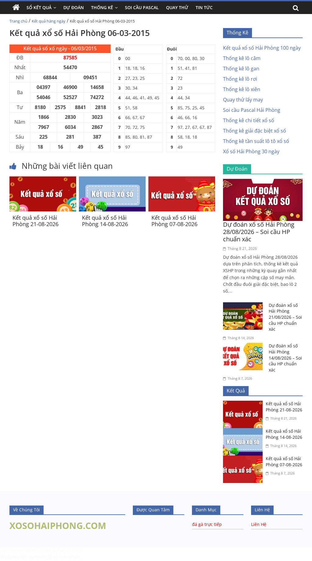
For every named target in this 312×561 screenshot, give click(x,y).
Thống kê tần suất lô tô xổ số (256, 141)
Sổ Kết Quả (39, 7)
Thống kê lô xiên (241, 89)
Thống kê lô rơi (240, 79)
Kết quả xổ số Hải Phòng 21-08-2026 (35, 221)
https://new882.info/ (61, 550)
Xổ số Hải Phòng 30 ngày (251, 151)
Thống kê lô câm (242, 58)
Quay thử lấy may (243, 99)
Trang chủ (18, 21)
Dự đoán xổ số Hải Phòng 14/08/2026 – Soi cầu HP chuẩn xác (285, 357)
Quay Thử (177, 7)
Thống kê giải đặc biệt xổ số (254, 130)
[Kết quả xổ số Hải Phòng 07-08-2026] (181, 180)
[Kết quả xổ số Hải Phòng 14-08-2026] (112, 180)
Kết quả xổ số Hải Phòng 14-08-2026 (105, 221)
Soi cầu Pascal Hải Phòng (251, 110)
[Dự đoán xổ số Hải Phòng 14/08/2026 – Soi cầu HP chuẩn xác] (244, 346)
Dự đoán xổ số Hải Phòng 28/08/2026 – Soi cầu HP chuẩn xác (258, 231)
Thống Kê (102, 7)
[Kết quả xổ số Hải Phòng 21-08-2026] (42, 180)
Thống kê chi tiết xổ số (248, 120)
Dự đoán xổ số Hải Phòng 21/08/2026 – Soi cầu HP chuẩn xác (285, 317)
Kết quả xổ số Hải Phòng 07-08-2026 (174, 221)
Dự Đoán (73, 7)
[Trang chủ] (16, 7)
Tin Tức (204, 7)
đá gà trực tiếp (207, 524)
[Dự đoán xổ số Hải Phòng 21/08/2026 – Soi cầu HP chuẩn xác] (244, 306)
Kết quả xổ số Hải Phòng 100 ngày (262, 47)
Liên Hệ (258, 524)
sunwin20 (40, 556)
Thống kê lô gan (241, 68)
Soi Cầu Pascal (142, 7)
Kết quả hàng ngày (49, 21)
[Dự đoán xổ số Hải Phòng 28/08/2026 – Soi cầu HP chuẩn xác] (263, 182)
